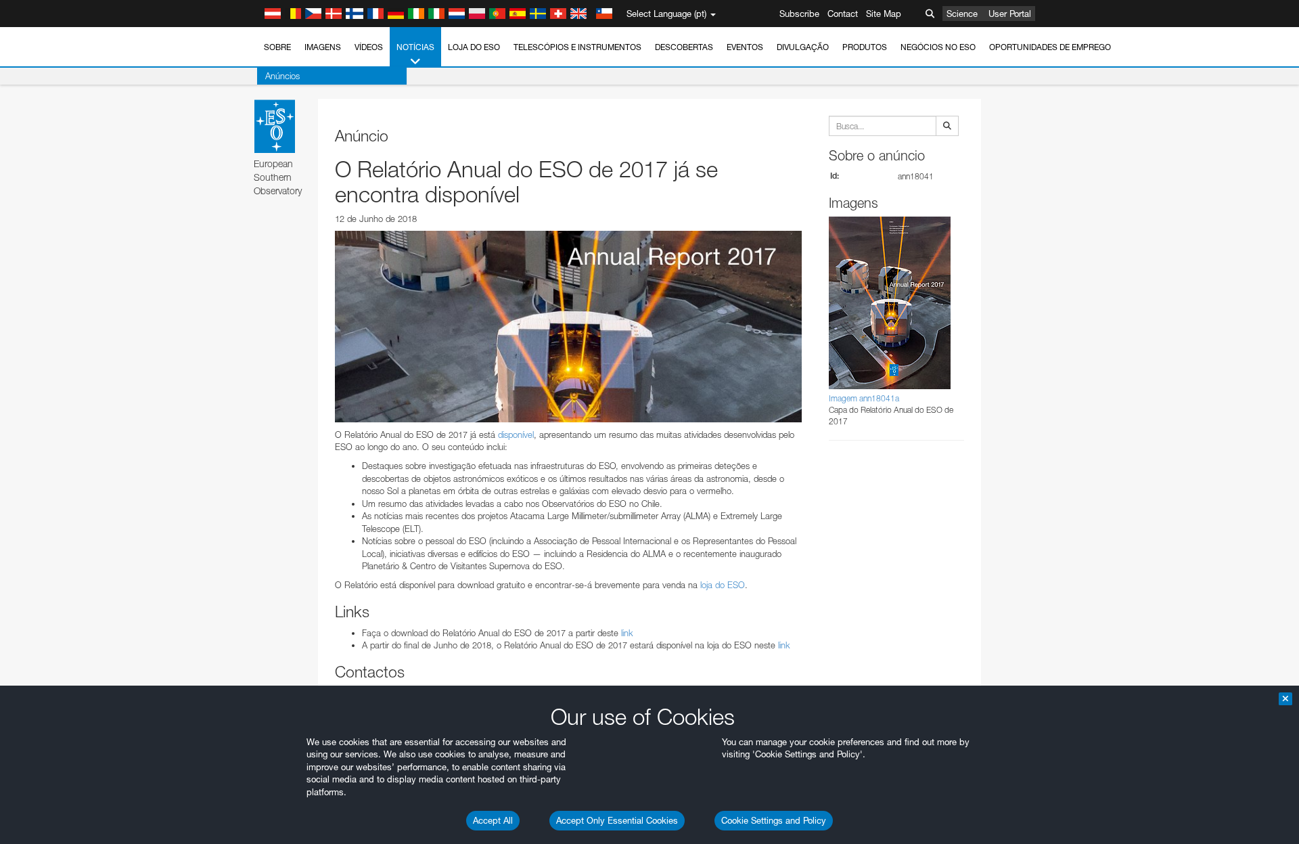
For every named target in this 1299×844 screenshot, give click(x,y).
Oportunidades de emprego (1050, 47)
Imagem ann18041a (864, 398)
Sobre (277, 47)
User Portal (1009, 13)
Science (962, 13)
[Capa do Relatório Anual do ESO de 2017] (568, 326)
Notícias (415, 47)
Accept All (493, 820)
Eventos (745, 47)
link (627, 632)
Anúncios (282, 75)
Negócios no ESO (938, 47)
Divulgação (803, 47)
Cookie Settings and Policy (773, 820)
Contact (842, 13)
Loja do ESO (474, 47)
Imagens (322, 47)
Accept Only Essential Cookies (617, 820)
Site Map (883, 13)
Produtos (864, 47)
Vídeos (369, 47)
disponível (516, 434)
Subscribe (799, 13)
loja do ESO (722, 584)
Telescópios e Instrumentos (577, 47)
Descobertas (684, 47)
